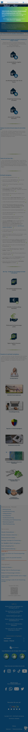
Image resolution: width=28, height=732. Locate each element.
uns (22, 15)
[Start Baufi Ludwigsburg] (25, 2)
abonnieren (18, 19)
